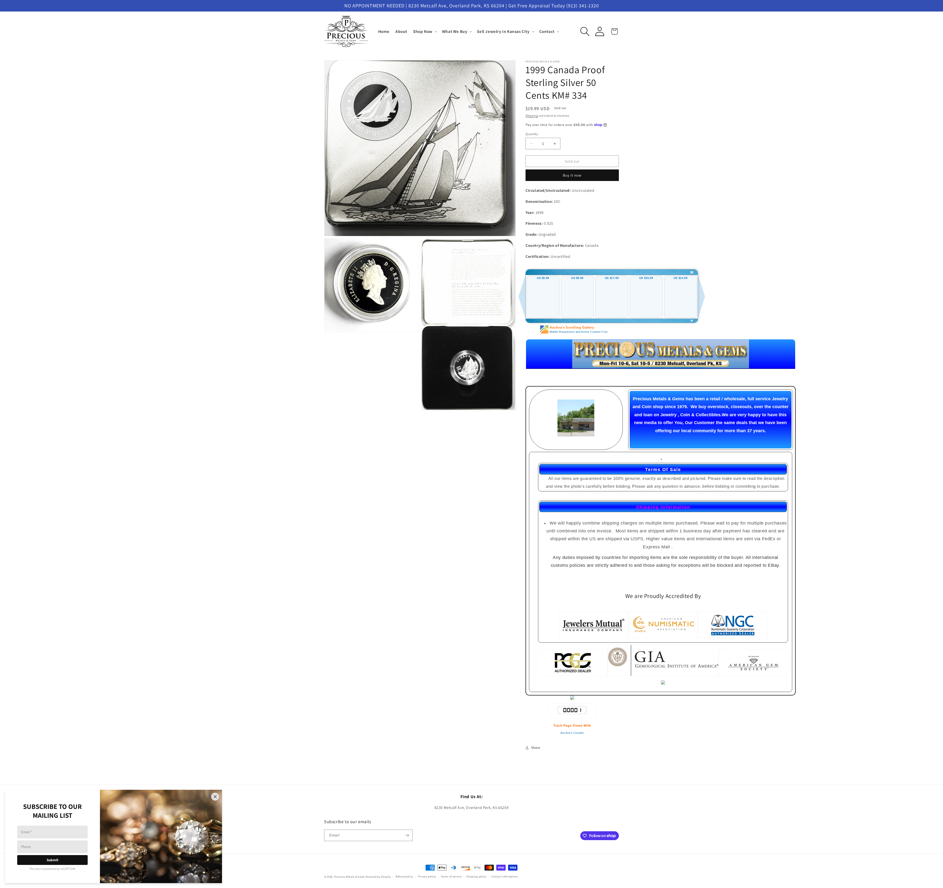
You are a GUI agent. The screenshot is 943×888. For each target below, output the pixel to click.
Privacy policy (427, 876)
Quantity (532, 134)
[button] (424, 31)
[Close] (215, 797)
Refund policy (404, 876)
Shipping (532, 115)
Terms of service (451, 876)
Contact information (504, 876)
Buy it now (572, 175)
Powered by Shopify (378, 876)
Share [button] (535, 747)
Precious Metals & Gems (349, 876)
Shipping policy (476, 876)
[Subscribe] (407, 835)
